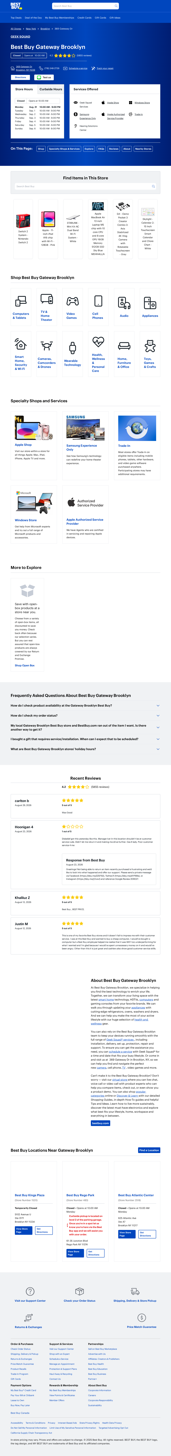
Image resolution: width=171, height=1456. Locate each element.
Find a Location (149, 1150)
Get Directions (42, 1230)
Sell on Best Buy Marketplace (102, 1349)
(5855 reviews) (84, 55)
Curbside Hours (51, 89)
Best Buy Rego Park (80, 1195)
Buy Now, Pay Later (20, 1405)
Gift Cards (100, 17)
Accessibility (17, 1422)
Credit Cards (84, 17)
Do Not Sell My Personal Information (29, 1427)
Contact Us (55, 1379)
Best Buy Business (97, 1374)
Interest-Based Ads (67, 1422)
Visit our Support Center (30, 1300)
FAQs (101, 148)
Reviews (113, 148)
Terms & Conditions (35, 1422)
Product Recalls (18, 1369)
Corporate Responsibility (100, 1400)
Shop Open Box (25, 665)
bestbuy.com (100, 1123)
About (126, 148)
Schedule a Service (58, 1359)
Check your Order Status (79, 1300)
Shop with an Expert (59, 1354)
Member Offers (56, 1400)
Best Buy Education (98, 1369)
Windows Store (26, 520)
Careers (92, 1395)
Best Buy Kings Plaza (29, 1195)
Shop (41, 148)
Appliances (150, 315)
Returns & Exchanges (28, 1327)
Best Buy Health (96, 1364)
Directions (20, 77)
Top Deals (16, 17)
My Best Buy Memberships (59, 17)
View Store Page (22, 1230)
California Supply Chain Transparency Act (31, 1432)
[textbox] (34, 454)
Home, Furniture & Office (124, 362)
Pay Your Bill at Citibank (22, 1395)
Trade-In (124, 445)
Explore (89, 148)
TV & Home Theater (46, 315)
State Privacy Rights (89, 1422)
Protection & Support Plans (63, 1369)
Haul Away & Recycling (60, 1374)
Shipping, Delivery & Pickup (24, 1354)
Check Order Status (20, 1349)
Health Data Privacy (112, 1422)
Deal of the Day (33, 17)
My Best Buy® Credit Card (23, 1390)
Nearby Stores (143, 148)
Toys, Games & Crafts (150, 362)
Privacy (51, 1422)
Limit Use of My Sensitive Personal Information (73, 1427)
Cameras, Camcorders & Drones (47, 362)
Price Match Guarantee (141, 1326)
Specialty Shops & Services (64, 148)
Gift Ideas (115, 17)
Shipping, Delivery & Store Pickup (135, 1300)
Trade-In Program (19, 1374)
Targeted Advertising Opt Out (113, 1427)
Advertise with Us (97, 1354)
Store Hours (24, 89)
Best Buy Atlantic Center (136, 1195)
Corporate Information (99, 1390)
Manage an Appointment (61, 1364)
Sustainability (95, 1405)
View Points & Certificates (62, 1395)
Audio (124, 315)
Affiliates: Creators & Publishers (103, 1359)
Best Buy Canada (20, 1412)
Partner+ (92, 1379)
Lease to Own (17, 1400)
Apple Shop (23, 444)
